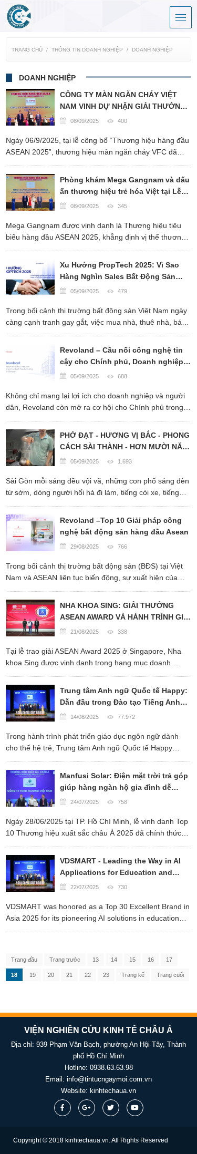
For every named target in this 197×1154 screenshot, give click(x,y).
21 (69, 975)
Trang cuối (170, 975)
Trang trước (64, 959)
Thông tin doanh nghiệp (87, 50)
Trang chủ (27, 50)
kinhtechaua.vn (113, 1091)
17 (169, 959)
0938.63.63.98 (111, 1067)
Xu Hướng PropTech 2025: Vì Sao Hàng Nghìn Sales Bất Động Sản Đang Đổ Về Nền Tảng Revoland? (120, 276)
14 (114, 959)
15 (132, 959)
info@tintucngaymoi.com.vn (109, 1079)
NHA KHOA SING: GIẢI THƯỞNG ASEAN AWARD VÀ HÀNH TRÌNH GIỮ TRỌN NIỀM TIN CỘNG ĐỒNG (125, 617)
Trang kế (132, 975)
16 (151, 959)
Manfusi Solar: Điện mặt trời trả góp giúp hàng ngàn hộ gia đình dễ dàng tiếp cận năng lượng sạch (124, 787)
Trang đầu (24, 959)
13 (95, 959)
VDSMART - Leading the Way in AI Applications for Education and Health (120, 872)
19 (32, 975)
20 (51, 975)
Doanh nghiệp (152, 50)
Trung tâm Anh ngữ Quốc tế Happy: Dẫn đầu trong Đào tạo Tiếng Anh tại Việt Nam (124, 702)
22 (88, 975)
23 (106, 975)
